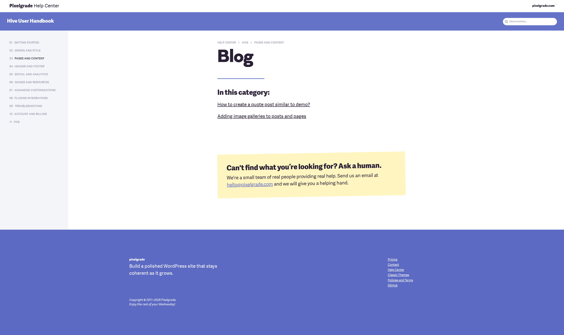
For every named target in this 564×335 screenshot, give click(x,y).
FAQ (17, 122)
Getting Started (26, 42)
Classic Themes (398, 275)
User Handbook (30, 21)
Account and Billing (30, 114)
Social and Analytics (31, 74)
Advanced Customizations (35, 90)
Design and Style (28, 50)
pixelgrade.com (543, 5)
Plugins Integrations (31, 98)
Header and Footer (29, 66)
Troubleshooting (28, 106)
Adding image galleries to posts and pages (261, 116)
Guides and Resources (32, 82)
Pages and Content (29, 58)
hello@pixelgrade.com (250, 184)
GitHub (393, 285)
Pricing (392, 259)
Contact (393, 264)
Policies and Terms (400, 280)
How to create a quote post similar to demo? (263, 105)
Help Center (34, 6)
